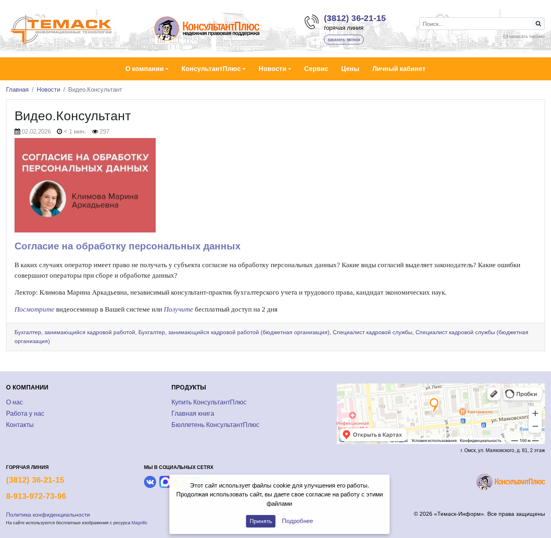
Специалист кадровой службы (372, 332)
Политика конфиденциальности (48, 514)
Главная (17, 89)
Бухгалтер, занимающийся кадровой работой (75, 332)
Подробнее (297, 520)
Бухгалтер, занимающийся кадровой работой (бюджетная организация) (234, 332)
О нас (14, 402)
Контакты (20, 424)
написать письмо (527, 36)
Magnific (139, 522)
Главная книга (192, 413)
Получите (178, 309)
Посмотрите (34, 309)
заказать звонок (344, 39)
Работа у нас (25, 413)
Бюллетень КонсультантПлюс (215, 424)
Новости (48, 89)
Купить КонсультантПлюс (208, 402)
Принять (261, 521)
